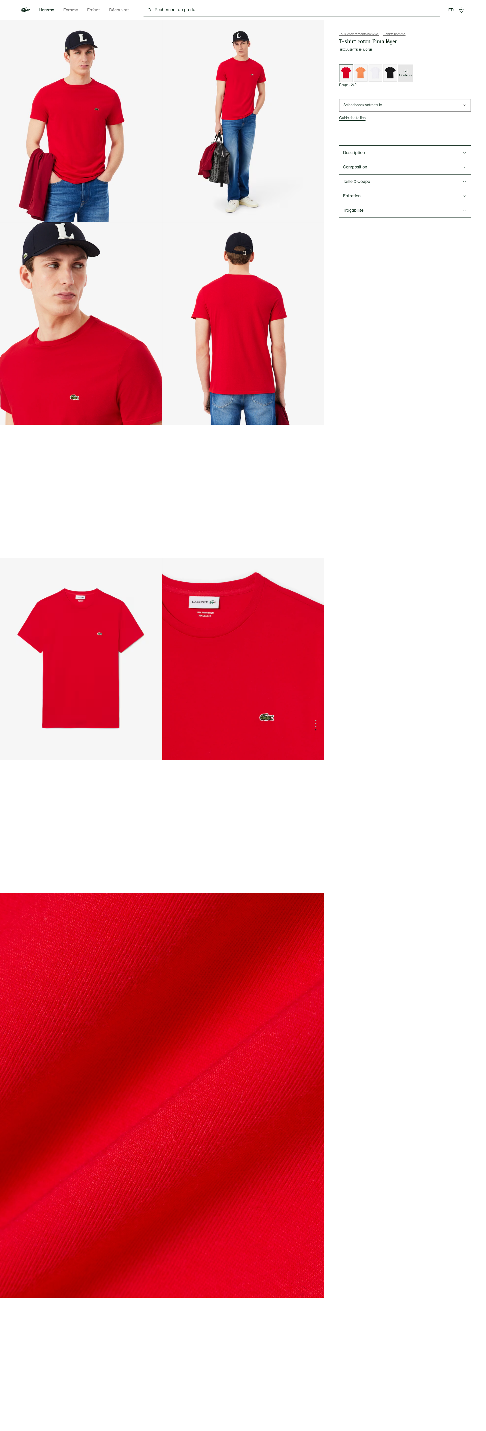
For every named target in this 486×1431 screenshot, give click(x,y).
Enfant (93, 10)
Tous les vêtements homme (359, 34)
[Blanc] (375, 73)
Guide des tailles (352, 118)
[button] (461, 10)
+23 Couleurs (405, 73)
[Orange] (360, 73)
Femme (70, 10)
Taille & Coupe (356, 182)
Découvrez (119, 10)
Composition (355, 167)
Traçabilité (353, 210)
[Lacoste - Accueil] (25, 10)
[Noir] (390, 73)
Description (354, 153)
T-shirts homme (394, 34)
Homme (46, 10)
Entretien (352, 196)
